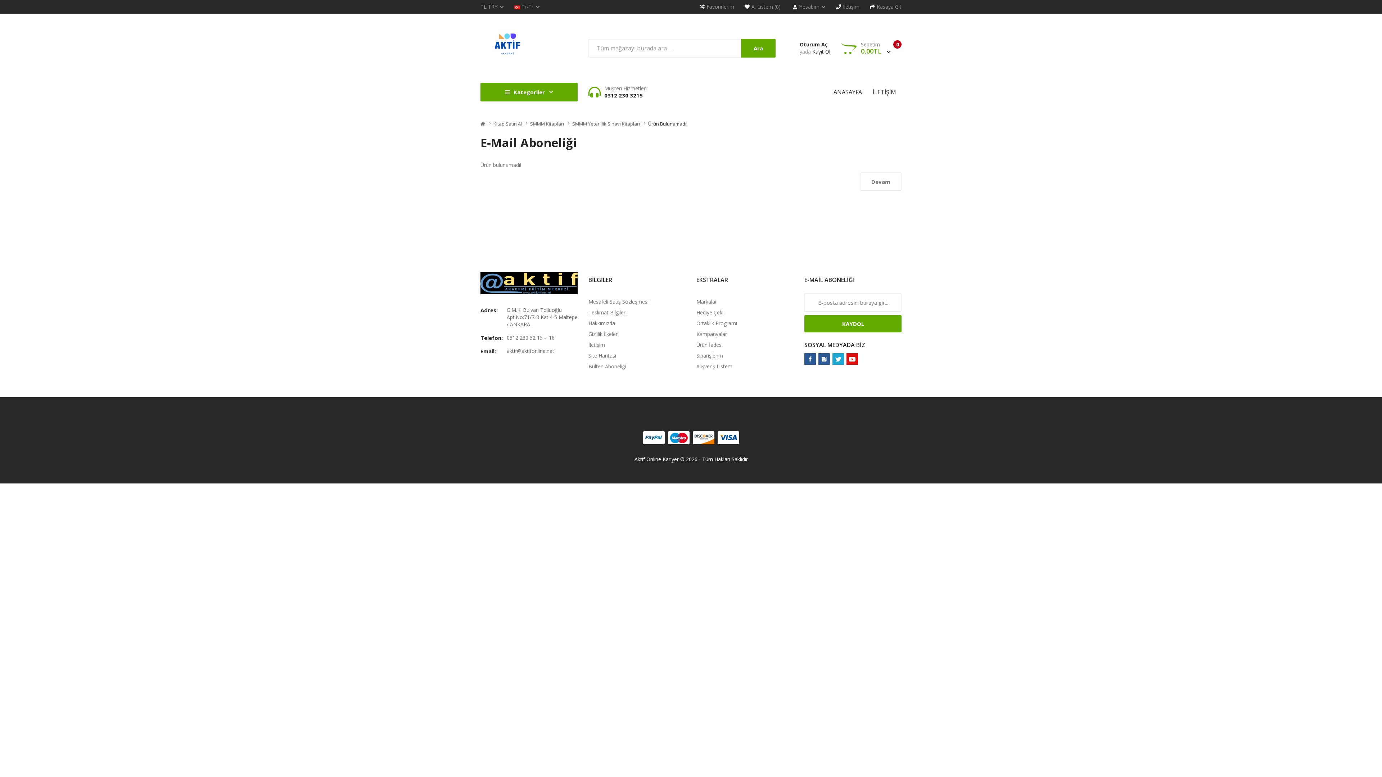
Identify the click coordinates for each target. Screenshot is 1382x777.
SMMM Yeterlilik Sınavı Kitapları (606, 124)
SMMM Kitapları (547, 124)
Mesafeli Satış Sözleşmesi (618, 301)
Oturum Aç (814, 44)
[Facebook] (810, 359)
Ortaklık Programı (716, 323)
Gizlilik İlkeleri (603, 334)
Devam (880, 181)
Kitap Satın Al (507, 124)
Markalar (706, 301)
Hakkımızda (601, 323)
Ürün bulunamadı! (667, 124)
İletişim (596, 344)
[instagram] (824, 359)
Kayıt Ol (821, 51)
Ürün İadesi (709, 344)
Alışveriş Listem (714, 366)
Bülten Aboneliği (607, 366)
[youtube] (852, 359)
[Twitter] (838, 359)
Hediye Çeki (709, 312)
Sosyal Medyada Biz (834, 345)
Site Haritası (602, 355)
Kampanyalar (711, 334)
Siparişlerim (709, 355)
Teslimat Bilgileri (607, 312)
